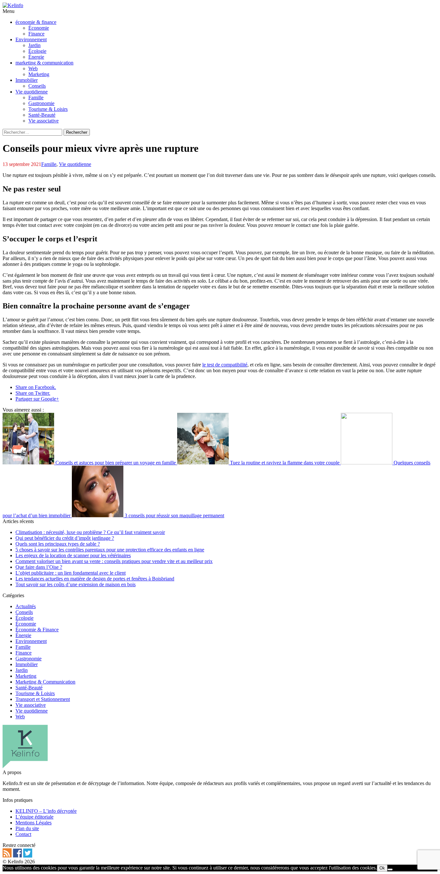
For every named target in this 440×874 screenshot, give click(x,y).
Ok (382, 868)
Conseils (24, 612)
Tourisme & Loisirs (35, 693)
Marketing (25, 676)
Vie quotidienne (75, 164)
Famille (48, 164)
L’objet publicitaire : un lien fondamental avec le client (70, 573)
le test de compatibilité (224, 364)
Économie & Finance (37, 629)
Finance (23, 653)
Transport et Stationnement (42, 699)
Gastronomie (28, 658)
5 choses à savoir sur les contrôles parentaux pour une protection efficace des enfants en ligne (109, 549)
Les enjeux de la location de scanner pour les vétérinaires (73, 555)
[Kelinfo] (13, 5)
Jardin (21, 670)
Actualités (25, 606)
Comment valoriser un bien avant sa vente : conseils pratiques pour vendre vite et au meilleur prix (114, 561)
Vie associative (30, 705)
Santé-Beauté (29, 687)
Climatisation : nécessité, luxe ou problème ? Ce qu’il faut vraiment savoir (90, 532)
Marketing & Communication (45, 682)
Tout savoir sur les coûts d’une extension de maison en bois (75, 584)
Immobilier (26, 664)
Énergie (23, 635)
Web (20, 716)
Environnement (31, 641)
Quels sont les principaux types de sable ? (57, 544)
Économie (25, 623)
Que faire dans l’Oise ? (38, 567)
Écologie (24, 618)
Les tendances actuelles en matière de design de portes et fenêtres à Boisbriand (94, 578)
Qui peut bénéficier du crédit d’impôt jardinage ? (64, 538)
